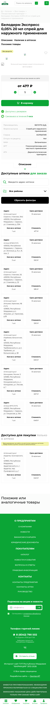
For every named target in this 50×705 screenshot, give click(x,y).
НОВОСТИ (25, 532)
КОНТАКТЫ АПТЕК (25, 587)
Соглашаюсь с (26, 615)
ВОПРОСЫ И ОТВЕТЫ (25, 565)
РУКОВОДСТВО (25, 591)
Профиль (43, 703)
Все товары (20, 11)
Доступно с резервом (16, 111)
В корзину (26, 103)
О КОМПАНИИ (25, 527)
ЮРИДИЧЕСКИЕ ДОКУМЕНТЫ (25, 542)
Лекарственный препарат (13, 13)
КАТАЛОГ (25, 554)
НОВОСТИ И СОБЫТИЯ (25, 560)
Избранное (16, 703)
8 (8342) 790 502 (26, 634)
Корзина (26, 703)
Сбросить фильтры (25, 200)
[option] (25, 54)
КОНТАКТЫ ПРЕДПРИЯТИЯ (25, 582)
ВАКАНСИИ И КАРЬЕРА (25, 537)
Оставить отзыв (27, 656)
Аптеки (34, 703)
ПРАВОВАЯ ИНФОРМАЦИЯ (25, 570)
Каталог (6, 703)
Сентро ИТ (35, 676)
